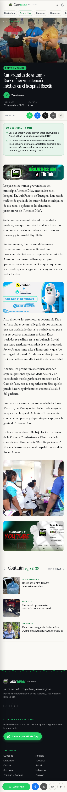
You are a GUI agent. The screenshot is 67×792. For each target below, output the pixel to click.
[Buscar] (57, 5)
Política (40, 755)
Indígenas (41, 770)
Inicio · (6, 21)
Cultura (7, 765)
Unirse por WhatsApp (25, 736)
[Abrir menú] (5, 5)
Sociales (8, 770)
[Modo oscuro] (62, 5)
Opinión (40, 775)
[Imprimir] (52, 786)
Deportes (55, 13)
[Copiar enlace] (61, 115)
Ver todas (54, 569)
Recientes (9, 13)
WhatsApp (18, 786)
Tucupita (40, 760)
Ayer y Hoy (25, 13)
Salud (39, 765)
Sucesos (40, 13)
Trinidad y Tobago (13, 775)
